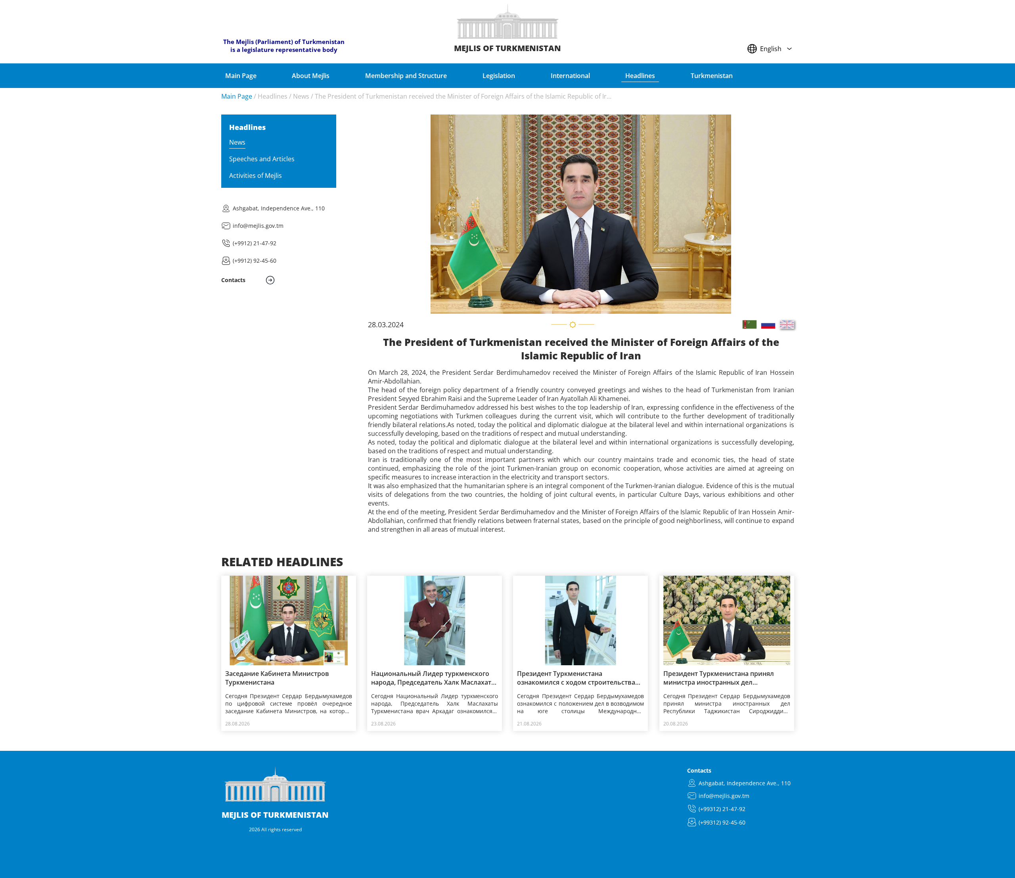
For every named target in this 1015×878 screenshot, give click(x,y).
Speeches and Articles (262, 159)
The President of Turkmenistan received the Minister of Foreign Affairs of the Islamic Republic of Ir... (463, 96)
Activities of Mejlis (255, 175)
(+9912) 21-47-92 (254, 243)
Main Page (236, 96)
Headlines (272, 96)
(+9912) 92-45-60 (254, 260)
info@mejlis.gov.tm (258, 225)
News (301, 96)
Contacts (699, 770)
